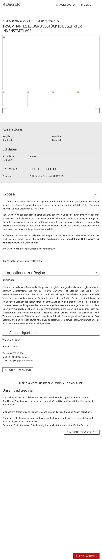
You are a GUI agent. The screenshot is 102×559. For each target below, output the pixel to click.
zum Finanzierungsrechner (82, 432)
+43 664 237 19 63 (18, 357)
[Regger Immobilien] (11, 4)
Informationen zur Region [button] (23, 273)
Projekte (86, 5)
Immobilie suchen (65, 5)
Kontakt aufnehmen (20, 370)
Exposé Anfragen (87, 556)
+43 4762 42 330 (15, 353)
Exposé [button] (8, 194)
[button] (51, 62)
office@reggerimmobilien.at (21, 360)
